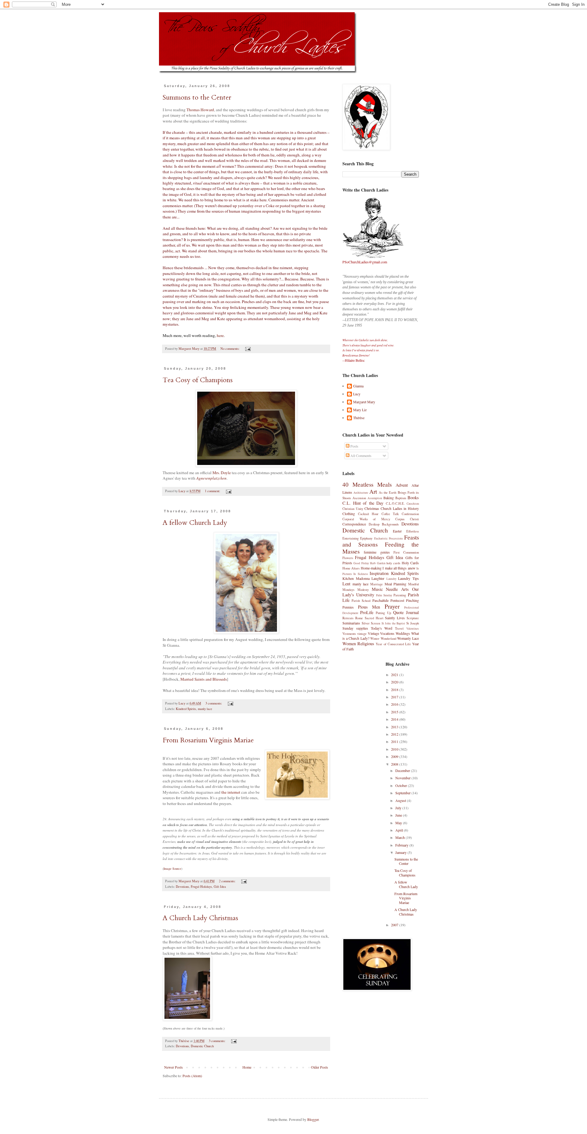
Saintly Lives (395, 617)
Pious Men (369, 607)
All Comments (360, 455)
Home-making (371, 567)
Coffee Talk (390, 514)
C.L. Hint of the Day (362, 503)
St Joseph (412, 623)
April (399, 830)
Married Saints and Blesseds (203, 679)
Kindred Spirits (186, 709)
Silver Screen (371, 623)
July (398, 807)
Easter (397, 531)
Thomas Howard (200, 109)
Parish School (361, 600)
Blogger (313, 1119)
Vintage (373, 633)
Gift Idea (220, 886)
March (400, 837)
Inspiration (379, 573)
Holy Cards (410, 562)
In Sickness (360, 574)
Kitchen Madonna (356, 578)
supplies (362, 628)
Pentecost (397, 600)
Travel (399, 628)
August (401, 800)
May (399, 822)
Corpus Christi (407, 519)
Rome (359, 618)
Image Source (172, 868)
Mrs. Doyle (221, 472)
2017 (395, 696)
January (401, 852)
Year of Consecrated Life (393, 644)
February (402, 845)
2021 (395, 674)
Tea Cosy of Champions (198, 380)
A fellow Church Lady (195, 522)
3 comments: (214, 703)
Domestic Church (202, 1046)
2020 (395, 681)
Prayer (392, 606)
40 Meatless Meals (367, 484)
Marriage (376, 584)
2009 (395, 756)
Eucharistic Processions (388, 538)
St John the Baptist (393, 623)
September (403, 792)
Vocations (387, 633)
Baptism (400, 498)
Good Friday (361, 563)
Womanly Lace (408, 638)
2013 (395, 726)
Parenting (399, 595)
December (403, 770)
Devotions (182, 886)
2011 (395, 741)
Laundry (391, 579)
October (401, 785)
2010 (395, 749)
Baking (388, 497)
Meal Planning (396, 583)
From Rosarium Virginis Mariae (208, 740)
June (399, 815)
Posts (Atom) (192, 1075)
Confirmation (410, 514)
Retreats (347, 618)
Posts (353, 446)
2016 (395, 704)
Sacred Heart (374, 618)
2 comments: (227, 881)
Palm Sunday (384, 595)
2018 (395, 689)
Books (413, 497)
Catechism (413, 504)
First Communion (406, 552)
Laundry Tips (408, 578)
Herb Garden (377, 563)
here (220, 335)
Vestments (349, 633)
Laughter (377, 578)
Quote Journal (406, 612)
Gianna (358, 386)
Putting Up (383, 613)
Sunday (347, 628)
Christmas (371, 508)
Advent (402, 485)
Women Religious (358, 643)
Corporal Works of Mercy (366, 519)
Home (246, 1067)
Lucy (356, 394)
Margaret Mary (364, 402)
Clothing (348, 513)
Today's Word (382, 628)
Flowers (347, 558)
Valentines (412, 629)
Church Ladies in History (400, 508)
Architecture (360, 493)
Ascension (359, 498)
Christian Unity (352, 509)
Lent (346, 584)
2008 (395, 764)
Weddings (403, 633)
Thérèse (358, 417)
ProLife (366, 612)
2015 (395, 711)
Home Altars (351, 568)
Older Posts (319, 1067)
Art (373, 491)
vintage (362, 633)
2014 (395, 719)
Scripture (413, 618)
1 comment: (213, 491)
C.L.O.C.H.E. (395, 503)
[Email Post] (248, 348)
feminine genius (376, 552)
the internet (230, 792)
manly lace (205, 709)
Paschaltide (380, 600)
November (403, 777)
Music (377, 589)
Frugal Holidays (201, 886)
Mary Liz (360, 410)
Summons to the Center (197, 97)
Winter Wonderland (383, 638)
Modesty (363, 589)
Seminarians (351, 622)
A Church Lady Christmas (200, 918)
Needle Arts (397, 589)
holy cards (393, 563)
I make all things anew (398, 567)
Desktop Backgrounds (384, 524)
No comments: (230, 348)
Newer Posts (173, 1067)
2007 (395, 924)
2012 (395, 734)
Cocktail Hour (368, 514)
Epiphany (366, 538)
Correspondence (354, 523)
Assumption (374, 498)
